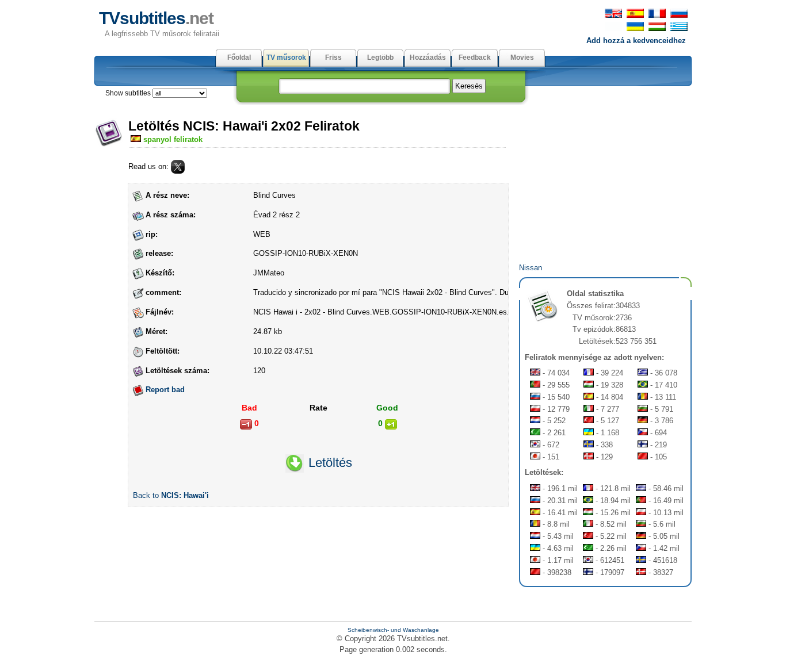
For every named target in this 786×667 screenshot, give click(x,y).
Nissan (530, 267)
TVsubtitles (156, 18)
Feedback (475, 57)
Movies (522, 57)
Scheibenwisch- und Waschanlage (393, 630)
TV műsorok (286, 57)
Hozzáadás (428, 57)
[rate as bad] (246, 424)
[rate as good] (391, 424)
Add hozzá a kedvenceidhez (636, 40)
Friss (333, 57)
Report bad (165, 389)
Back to (171, 495)
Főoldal (239, 57)
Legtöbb (380, 57)
